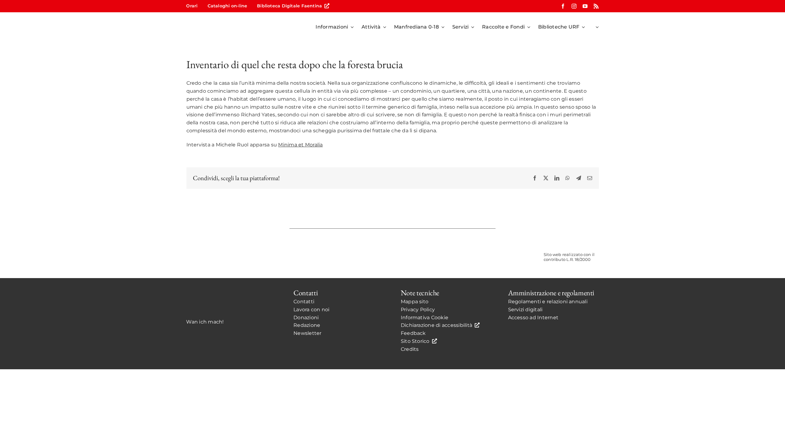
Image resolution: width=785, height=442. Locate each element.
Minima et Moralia (300, 145)
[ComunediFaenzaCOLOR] (428, 242)
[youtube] (585, 6)
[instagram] (574, 6)
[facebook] (563, 6)
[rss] (596, 6)
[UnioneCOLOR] (499, 242)
